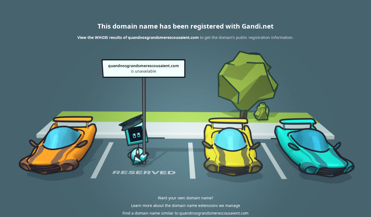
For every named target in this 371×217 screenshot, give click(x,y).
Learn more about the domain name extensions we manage (185, 205)
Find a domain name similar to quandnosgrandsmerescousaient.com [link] (185, 213)
